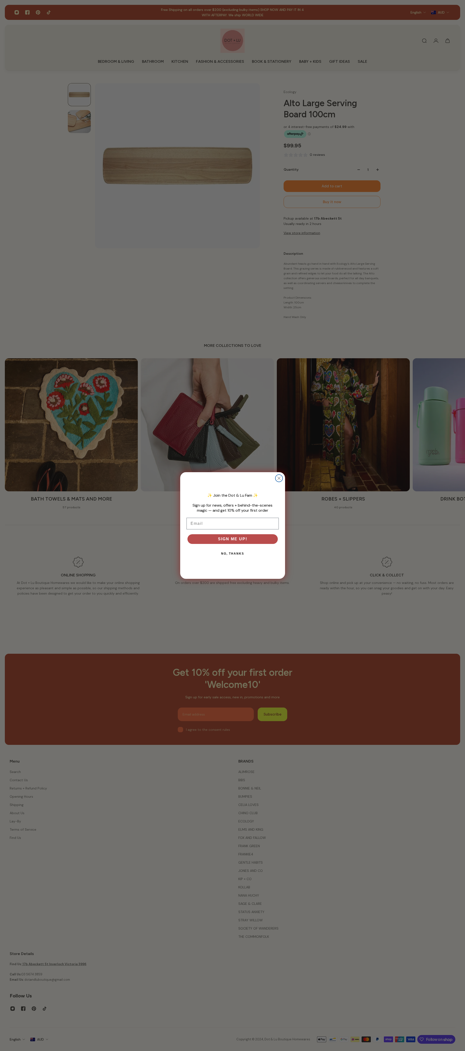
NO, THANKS (232, 553)
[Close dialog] (279, 478)
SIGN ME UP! (232, 539)
